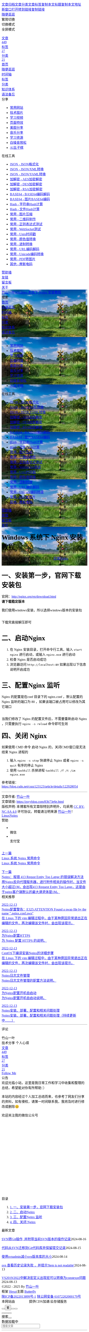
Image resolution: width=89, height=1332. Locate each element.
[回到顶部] (10, 1313)
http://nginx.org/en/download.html (34, 596)
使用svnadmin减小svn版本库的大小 (27, 1256)
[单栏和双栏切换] (16, 1308)
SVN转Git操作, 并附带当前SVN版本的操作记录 (36, 1239)
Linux (6, 815)
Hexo (12, 1291)
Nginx (64, 558)
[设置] (3, 1313)
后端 (56, 558)
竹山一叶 (23, 796)
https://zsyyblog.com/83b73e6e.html (40, 801)
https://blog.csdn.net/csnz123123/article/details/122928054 (40, 786)
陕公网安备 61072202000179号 (59, 1296)
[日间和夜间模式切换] (12, 1308)
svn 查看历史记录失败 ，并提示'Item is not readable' (38, 1265)
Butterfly (30, 1291)
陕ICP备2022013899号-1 (19, 1296)
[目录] (6, 1313)
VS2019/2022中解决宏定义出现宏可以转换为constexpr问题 (44, 1278)
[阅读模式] (3, 1308)
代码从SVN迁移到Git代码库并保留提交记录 (34, 1248)
